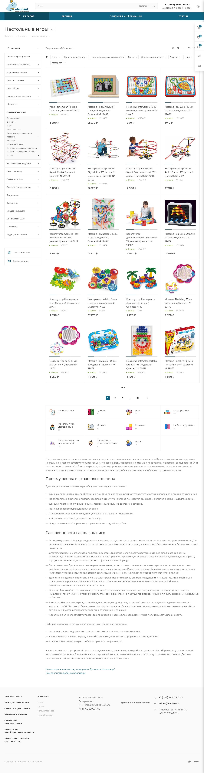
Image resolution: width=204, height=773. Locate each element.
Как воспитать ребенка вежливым (66, 672)
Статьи (41, 706)
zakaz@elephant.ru (169, 703)
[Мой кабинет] (198, 7)
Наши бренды (45, 715)
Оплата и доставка (17, 708)
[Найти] (154, 6)
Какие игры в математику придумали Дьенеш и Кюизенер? (80, 669)
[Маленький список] (173, 48)
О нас (40, 702)
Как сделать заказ (16, 702)
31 (138, 398)
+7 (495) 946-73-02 (176, 4)
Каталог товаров (46, 711)
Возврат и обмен (15, 714)
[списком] (194, 48)
